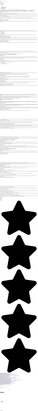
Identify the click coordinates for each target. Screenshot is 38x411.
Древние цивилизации (4, 7)
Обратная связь (2, 4)
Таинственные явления (3, 8)
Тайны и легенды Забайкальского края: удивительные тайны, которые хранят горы (7, 374)
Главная (1, 3)
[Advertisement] (19, 26)
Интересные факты (5, 9)
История (2, 6)
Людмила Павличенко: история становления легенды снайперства (6, 373)
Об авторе (2, 401)
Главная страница (1, 9)
